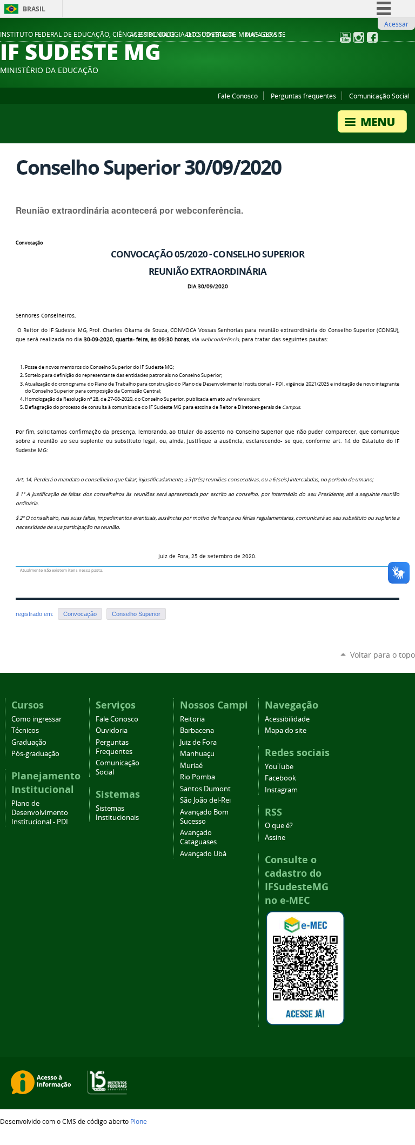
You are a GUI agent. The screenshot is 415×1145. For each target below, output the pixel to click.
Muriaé (191, 765)
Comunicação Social (379, 95)
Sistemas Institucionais (117, 813)
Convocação (29, 243)
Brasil (34, 9)
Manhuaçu (197, 753)
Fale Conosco (238, 95)
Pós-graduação (35, 753)
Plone (138, 1121)
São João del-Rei (205, 800)
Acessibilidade (152, 34)
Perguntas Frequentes (114, 747)
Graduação (28, 742)
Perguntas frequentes (303, 95)
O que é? (279, 825)
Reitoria (192, 719)
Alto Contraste (210, 34)
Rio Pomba (197, 777)
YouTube (279, 766)
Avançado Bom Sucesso (204, 817)
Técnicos (25, 730)
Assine (275, 837)
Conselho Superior (136, 614)
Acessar (396, 23)
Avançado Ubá (203, 853)
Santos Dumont (205, 788)
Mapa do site (265, 34)
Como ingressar (36, 719)
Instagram (281, 790)
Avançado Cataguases (198, 837)
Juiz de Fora (198, 742)
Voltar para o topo (382, 655)
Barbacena (197, 730)
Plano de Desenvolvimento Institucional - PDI (39, 812)
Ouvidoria (112, 730)
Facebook (280, 778)
